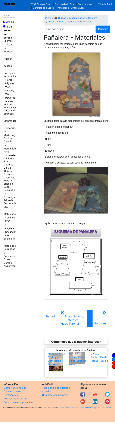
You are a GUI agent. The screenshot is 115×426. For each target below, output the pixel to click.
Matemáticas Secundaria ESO (11, 217)
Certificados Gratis (43, 7)
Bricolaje (8, 183)
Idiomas (8, 40)
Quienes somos (12, 391)
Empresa (9, 113)
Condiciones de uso (66, 407)
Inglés (10, 44)
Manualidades (11, 107)
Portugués (9, 73)
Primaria (8, 200)
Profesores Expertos (15, 398)
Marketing (9, 135)
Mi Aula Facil (105, 4)
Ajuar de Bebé (56, 21)
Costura (92, 17)
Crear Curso (78, 7)
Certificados (11, 394)
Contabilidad (11, 127)
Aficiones (9, 158)
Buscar (103, 29)
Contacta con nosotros (55, 394)
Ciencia (8, 141)
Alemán (8, 58)
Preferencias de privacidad (19, 402)
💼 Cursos (60, 17)
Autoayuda (10, 110)
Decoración (10, 177)
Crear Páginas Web (9, 83)
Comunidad (61, 4)
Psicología (9, 189)
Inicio (6, 15)
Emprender (10, 120)
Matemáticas (11, 148)
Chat (72, 4)
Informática (10, 76)
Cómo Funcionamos (15, 387)
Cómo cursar (85, 4)
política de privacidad (84, 407)
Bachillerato (10, 238)
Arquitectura (11, 265)
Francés (8, 51)
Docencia (9, 174)
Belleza (8, 180)
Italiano (8, 65)
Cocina (8, 138)
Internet (8, 104)
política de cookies (103, 407)
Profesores (62, 7)
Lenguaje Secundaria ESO (11, 232)
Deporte (8, 164)
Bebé (6, 186)
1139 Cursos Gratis (42, 4)
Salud (7, 161)
